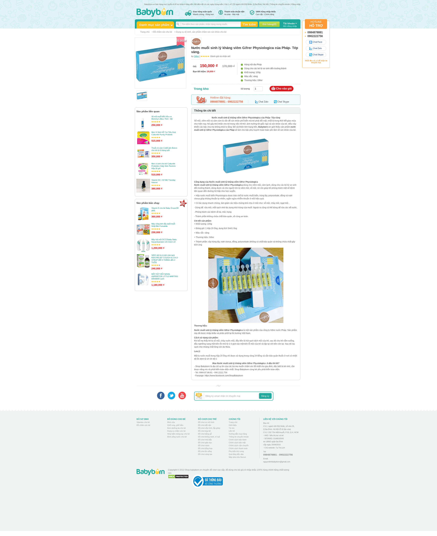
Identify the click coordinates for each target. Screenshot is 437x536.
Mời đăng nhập (290, 24)
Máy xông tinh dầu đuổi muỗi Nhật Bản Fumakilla (163, 225)
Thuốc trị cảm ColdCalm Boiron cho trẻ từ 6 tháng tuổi (164, 149)
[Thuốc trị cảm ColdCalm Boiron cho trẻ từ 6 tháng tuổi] (143, 153)
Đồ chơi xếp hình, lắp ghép (209, 428)
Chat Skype (318, 54)
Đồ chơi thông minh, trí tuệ (209, 437)
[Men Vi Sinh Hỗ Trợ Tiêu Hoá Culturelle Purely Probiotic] (143, 138)
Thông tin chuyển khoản (280, 4)
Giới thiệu (233, 425)
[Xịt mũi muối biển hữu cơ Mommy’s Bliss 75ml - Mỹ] (143, 122)
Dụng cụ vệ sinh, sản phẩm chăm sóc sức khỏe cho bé (201, 32)
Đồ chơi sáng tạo (205, 454)
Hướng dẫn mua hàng (238, 434)
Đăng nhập (295, 4)
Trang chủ (145, 32)
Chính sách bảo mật (237, 443)
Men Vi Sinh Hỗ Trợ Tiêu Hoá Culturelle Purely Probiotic (163, 133)
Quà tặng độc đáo (236, 454)
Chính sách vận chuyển (239, 445)
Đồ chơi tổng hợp (205, 448)
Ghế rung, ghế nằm (175, 425)
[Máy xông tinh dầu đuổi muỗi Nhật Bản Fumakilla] (143, 229)
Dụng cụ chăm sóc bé (176, 431)
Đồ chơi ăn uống (205, 451)
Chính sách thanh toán (238, 448)
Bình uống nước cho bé (177, 437)
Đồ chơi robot (203, 445)
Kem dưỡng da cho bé (176, 428)
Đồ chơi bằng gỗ (205, 434)
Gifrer (196, 56)
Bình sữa (171, 422)
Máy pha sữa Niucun (237, 457)
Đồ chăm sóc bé (143, 425)
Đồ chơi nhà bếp (205, 440)
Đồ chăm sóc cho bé (162, 32)
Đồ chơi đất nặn (204, 425)
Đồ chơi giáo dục (205, 443)
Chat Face (317, 42)
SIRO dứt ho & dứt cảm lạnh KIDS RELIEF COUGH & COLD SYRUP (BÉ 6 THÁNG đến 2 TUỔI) (164, 258)
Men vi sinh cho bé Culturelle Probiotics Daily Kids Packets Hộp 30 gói (163, 166)
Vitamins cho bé (143, 422)
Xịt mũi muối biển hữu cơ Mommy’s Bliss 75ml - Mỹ (162, 117)
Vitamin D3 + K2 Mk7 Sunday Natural (163, 181)
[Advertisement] (230, 512)
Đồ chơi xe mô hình (206, 422)
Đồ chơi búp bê (204, 431)
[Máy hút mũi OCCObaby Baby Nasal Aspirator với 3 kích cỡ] (143, 245)
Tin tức (232, 428)
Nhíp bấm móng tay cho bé (178, 434)
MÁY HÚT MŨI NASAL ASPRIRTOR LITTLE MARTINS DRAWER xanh (164, 276)
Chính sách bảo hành (237, 440)
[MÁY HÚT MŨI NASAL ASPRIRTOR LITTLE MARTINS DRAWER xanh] (143, 279)
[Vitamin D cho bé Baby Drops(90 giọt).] (143, 214)
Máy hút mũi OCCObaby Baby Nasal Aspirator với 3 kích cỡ (164, 240)
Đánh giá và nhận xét (220, 56)
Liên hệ (232, 431)
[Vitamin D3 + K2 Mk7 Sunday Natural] (143, 186)
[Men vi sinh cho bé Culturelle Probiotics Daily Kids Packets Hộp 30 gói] (143, 169)
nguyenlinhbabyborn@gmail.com (276, 462)
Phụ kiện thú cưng (236, 451)
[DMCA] (178, 477)
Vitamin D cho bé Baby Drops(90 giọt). (165, 209)
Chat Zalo (317, 48)
